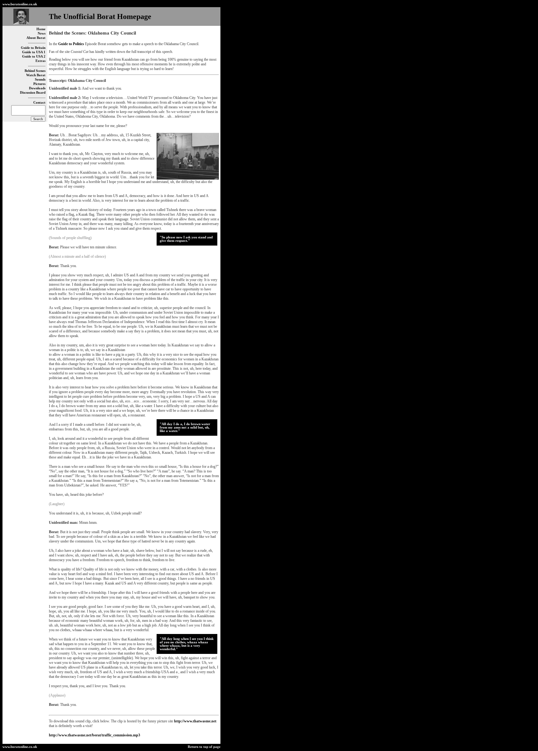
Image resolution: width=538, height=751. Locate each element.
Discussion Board (32, 92)
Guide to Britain (33, 47)
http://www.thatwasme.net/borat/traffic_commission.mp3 (94, 735)
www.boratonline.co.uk (19, 4)
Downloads (37, 88)
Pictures (39, 84)
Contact (39, 102)
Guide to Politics (71, 44)
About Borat (35, 38)
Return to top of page (204, 747)
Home (40, 29)
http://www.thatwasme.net (195, 721)
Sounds (40, 79)
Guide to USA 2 (33, 56)
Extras (40, 61)
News (41, 33)
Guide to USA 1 (33, 52)
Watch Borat (35, 75)
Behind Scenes (35, 71)
